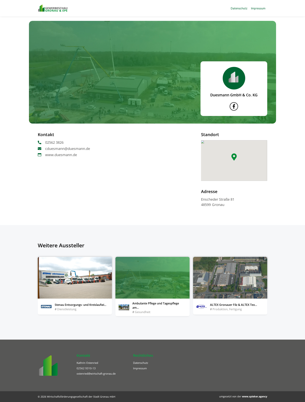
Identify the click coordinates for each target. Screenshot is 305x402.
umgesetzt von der (243, 396)
